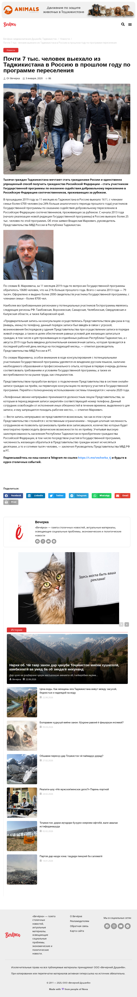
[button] (130, 24)
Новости (65, 39)
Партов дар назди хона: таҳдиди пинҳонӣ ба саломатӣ (71, 856)
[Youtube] (48, 541)
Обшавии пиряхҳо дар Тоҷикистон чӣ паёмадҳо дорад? (71, 755)
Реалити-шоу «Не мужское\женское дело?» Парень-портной (74, 789)
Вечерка (42, 522)
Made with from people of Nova (68, 989)
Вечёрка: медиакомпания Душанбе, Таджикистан (30, 39)
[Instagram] (43, 541)
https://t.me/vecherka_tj (94, 457)
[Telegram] (54, 541)
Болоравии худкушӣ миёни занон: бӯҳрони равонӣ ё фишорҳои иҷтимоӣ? (81, 722)
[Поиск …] (123, 24)
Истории (16, 630)
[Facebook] (37, 541)
